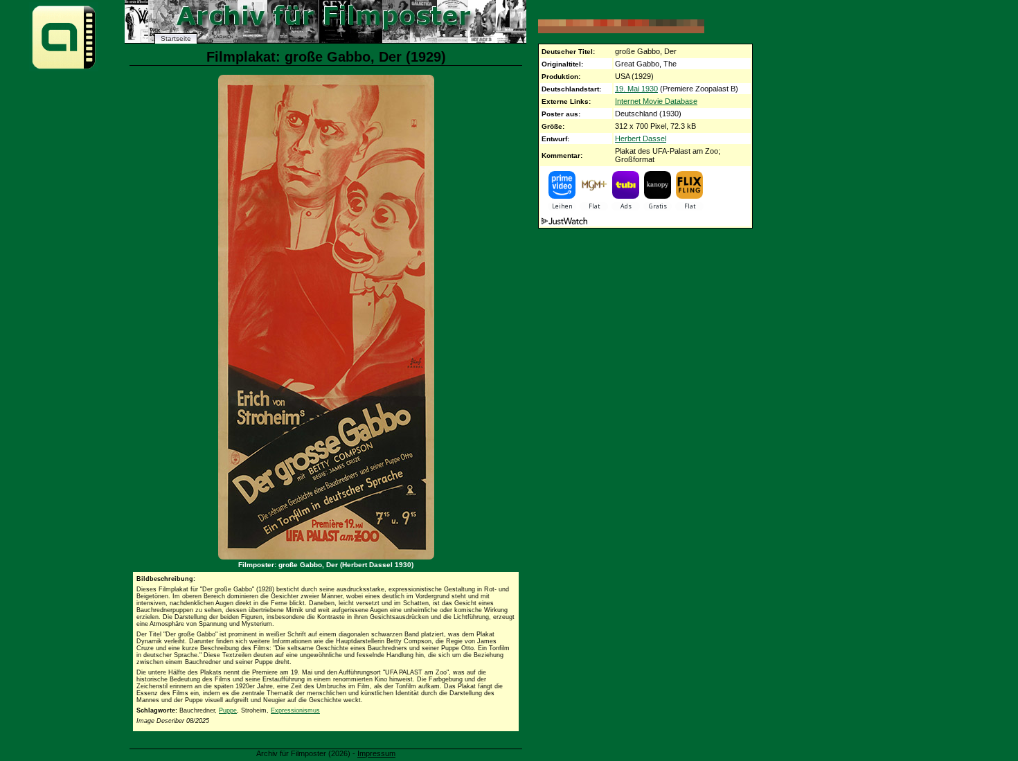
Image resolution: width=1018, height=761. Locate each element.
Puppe (228, 710)
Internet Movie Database (656, 101)
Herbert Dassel (640, 138)
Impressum (376, 753)
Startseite (176, 38)
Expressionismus (295, 710)
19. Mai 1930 (636, 88)
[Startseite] (63, 68)
